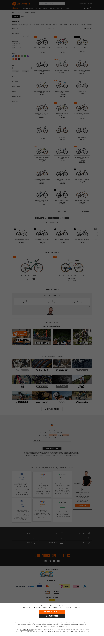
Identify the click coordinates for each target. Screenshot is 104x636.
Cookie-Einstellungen (68, 607)
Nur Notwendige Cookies (52, 616)
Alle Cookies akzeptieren (50, 612)
